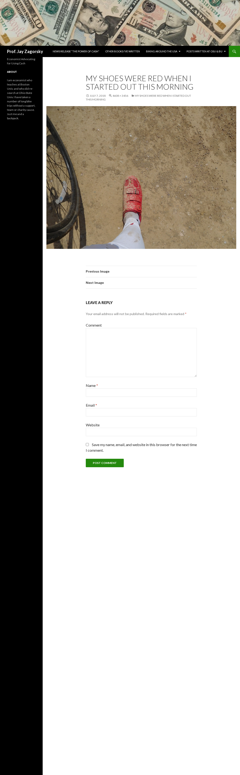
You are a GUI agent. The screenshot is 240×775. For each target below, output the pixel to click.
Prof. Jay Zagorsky (25, 51)
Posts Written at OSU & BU (204, 51)
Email (91, 405)
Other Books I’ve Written (122, 51)
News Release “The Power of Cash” (76, 51)
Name (92, 385)
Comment (94, 325)
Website (93, 425)
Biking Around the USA (161, 51)
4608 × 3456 (120, 95)
